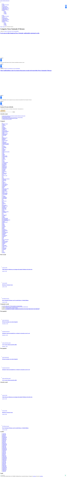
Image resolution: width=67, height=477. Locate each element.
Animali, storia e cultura (5, 19)
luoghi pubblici (4, 198)
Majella (3, 202)
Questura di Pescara (5, 232)
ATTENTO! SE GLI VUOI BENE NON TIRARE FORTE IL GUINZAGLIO (16, 306)
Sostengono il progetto (5, 9)
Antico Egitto (4, 135)
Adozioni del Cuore (5, 7)
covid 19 (3, 160)
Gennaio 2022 (4, 447)
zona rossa (3, 252)
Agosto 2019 (4, 470)
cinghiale (3, 154)
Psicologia (3, 231)
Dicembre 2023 (4, 436)
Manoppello (4, 203)
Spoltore (3, 240)
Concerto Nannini (4, 156)
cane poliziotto (4, 147)
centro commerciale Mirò (5, 151)
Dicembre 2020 (4, 457)
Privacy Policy (3, 475)
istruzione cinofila (4, 192)
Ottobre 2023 (4, 438)
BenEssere (3, 139)
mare (3, 204)
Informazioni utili (4, 8)
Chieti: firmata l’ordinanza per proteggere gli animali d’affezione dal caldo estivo (17, 269)
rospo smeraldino (4, 235)
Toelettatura (4, 242)
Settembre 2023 (4, 439)
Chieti (5, 11)
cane (3, 145)
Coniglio (3, 157)
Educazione (4, 169)
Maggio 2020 (4, 463)
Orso (3, 214)
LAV (3, 195)
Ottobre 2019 (4, 468)
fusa (2, 176)
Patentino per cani (4, 222)
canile (3, 148)
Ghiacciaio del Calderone (5, 178)
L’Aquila (5, 13)
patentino (3, 221)
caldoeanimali (4, 142)
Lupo (3, 200)
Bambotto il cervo (4, 137)
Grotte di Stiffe (4, 183)
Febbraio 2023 (4, 443)
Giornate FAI (4, 179)
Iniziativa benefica (4, 191)
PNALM (3, 228)
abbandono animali (5, 123)
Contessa (3, 158)
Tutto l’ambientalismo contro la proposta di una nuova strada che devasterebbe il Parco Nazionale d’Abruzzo (26, 70)
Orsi (2, 213)
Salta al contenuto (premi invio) (4, 0)
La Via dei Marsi (4, 194)
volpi (3, 250)
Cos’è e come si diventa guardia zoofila (9, 344)
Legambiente (4, 196)
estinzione (3, 170)
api (2, 136)
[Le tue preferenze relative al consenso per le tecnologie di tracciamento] (65, 475)
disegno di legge (4, 166)
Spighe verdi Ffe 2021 (5, 239)
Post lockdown (4, 229)
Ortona (3, 216)
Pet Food (3, 225)
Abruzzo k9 (4, 125)
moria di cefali (4, 209)
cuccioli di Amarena (5, 162)
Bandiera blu (4, 138)
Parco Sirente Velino (5, 220)
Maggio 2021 (4, 453)
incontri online (4, 190)
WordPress (41, 476)
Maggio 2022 (4, 446)
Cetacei (3, 152)
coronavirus (4, 159)
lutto (2, 201)
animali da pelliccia (5, 133)
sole (2, 238)
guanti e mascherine (5, 184)
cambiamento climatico (5, 143)
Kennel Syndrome (4, 193)
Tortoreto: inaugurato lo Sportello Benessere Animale (9, 118)
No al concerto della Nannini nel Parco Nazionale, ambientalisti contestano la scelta (19, 33)
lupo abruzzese (7, 298)
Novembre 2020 (4, 458)
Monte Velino (4, 208)
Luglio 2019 (4, 471)
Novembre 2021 (4, 449)
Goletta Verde (4, 180)
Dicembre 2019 (4, 467)
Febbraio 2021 (4, 455)
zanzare (3, 251)
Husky (3, 187)
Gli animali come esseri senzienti (7, 119)
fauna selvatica (4, 171)
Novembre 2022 (4, 444)
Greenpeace (4, 182)
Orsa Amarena (4, 212)
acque (3, 126)
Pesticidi (3, 224)
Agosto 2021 (4, 450)
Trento (3, 244)
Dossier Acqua (4, 168)
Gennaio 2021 (4, 456)
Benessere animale (5, 140)
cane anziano (4, 146)
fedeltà (3, 172)
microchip (3, 206)
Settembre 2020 (4, 459)
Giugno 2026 (4, 434)
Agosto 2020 (4, 460)
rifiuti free (3, 234)
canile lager (3, 149)
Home (3, 15)
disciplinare (3, 165)
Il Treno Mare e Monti (5, 188)
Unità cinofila (4, 248)
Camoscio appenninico (5, 144)
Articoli (3, 5)
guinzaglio (3, 186)
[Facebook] (33, 59)
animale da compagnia (5, 131)
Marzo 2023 (4, 442)
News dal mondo (4, 6)
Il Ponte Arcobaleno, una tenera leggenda (12, 307)
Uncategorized (4, 247)
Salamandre (4, 236)
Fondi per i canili (4, 175)
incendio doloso (4, 189)
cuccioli (3, 161)
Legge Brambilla (4, 197)
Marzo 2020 (4, 464)
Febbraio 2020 (4, 465)
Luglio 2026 (4, 433)
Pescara (5, 12)
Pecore (3, 223)
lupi (2, 199)
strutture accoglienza (5, 241)
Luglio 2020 (4, 461)
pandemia (3, 217)
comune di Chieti (4, 155)
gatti (2, 177)
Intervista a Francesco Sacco (6, 116)
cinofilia (6, 283)
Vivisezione (4, 249)
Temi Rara (34, 476)
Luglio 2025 (4, 435)
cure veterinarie (4, 163)
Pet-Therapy (4, 226)
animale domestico (5, 320)
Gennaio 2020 (4, 466)
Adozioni (3, 127)
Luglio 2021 (4, 451)
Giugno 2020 (4, 462)
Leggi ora (1, 67)
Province (3, 10)
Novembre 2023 (4, 437)
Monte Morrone (4, 207)
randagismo (4, 233)
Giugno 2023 (4, 440)
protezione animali (4, 230)
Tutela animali (4, 245)
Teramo (5, 24)
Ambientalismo (4, 128)
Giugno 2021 (4, 452)
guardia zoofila (4, 185)
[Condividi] (33, 60)
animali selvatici (4, 134)
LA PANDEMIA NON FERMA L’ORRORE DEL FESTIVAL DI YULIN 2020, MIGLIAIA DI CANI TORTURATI (22, 308)
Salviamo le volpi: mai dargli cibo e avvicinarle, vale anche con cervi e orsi (16, 333)
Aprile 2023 (4, 441)
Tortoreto (3, 243)
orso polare (3, 215)
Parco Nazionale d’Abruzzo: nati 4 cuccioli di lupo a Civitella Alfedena (12, 117)
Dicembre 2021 (4, 448)
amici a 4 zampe (4, 130)
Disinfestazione (4, 167)
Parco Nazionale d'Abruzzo (6, 219)
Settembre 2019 (4, 469)
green (3, 181)
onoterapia (3, 210)
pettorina (3, 227)
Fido (3, 174)
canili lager (3, 150)
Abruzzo (3, 124)
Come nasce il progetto (5, 4)
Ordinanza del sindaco (5, 211)
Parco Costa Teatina (5, 218)
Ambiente (3, 129)
